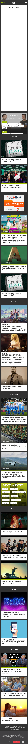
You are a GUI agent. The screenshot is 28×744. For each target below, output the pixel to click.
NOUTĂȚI (14, 301)
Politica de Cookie (21, 727)
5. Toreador (6, 496)
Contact (20, 726)
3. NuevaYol (6, 492)
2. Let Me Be (14, 488)
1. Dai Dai (5, 488)
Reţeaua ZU (14, 726)
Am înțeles (17, 741)
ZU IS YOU (14, 136)
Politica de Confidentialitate (10, 727)
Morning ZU (14, 115)
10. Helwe (13, 503)
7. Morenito (6, 500)
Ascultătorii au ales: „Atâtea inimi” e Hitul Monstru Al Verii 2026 (13, 126)
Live (3, 2)
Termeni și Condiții (15, 729)
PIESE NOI (14, 509)
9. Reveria (5, 503)
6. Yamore (14, 496)
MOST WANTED (13, 485)
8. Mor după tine (16, 500)
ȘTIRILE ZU (14, 394)
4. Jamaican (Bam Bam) (18, 492)
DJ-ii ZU (7, 726)
